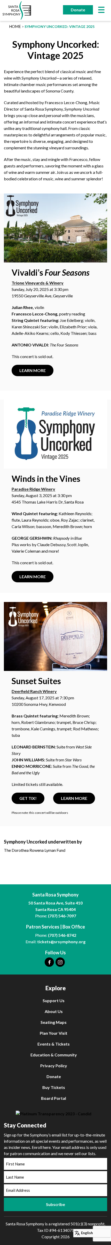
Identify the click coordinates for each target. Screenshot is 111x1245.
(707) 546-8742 (62, 935)
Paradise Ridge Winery (33, 488)
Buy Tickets (53, 1087)
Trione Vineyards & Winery (38, 282)
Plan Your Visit (53, 1033)
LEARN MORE (32, 370)
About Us (54, 1011)
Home (15, 26)
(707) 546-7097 (62, 915)
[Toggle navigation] (101, 10)
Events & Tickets (53, 1043)
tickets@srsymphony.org (61, 941)
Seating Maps (54, 1022)
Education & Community (53, 1054)
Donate (78, 9)
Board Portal (53, 1098)
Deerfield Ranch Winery (34, 691)
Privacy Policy (53, 1065)
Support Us (54, 1000)
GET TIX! (28, 798)
